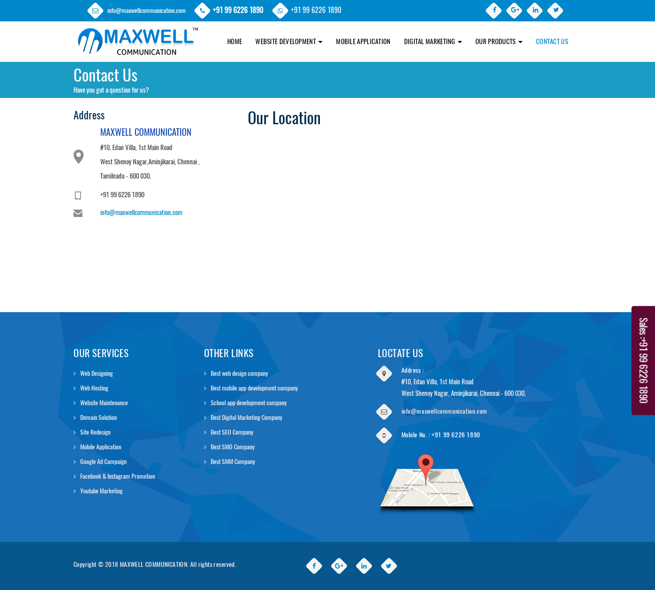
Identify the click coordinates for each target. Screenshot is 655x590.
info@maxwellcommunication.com (146, 10)
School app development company (249, 403)
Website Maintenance (104, 403)
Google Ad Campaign (103, 461)
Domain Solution (98, 417)
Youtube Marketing (101, 491)
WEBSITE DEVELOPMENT (286, 41)
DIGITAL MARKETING (430, 41)
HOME (234, 41)
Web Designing (96, 373)
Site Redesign (95, 432)
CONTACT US (552, 41)
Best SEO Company (232, 432)
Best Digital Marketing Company (246, 417)
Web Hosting (94, 388)
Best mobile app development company (254, 388)
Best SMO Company (232, 447)
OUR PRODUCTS (496, 41)
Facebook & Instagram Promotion (117, 476)
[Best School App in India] (137, 32)
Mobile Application (100, 447)
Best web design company (239, 373)
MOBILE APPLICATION (363, 41)
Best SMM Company (233, 461)
